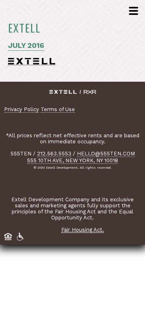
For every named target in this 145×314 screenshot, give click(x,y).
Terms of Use (58, 109)
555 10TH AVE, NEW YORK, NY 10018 (72, 160)
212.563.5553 (54, 154)
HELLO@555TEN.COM (106, 154)
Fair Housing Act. (82, 230)
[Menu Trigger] (132, 11)
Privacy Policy (21, 109)
